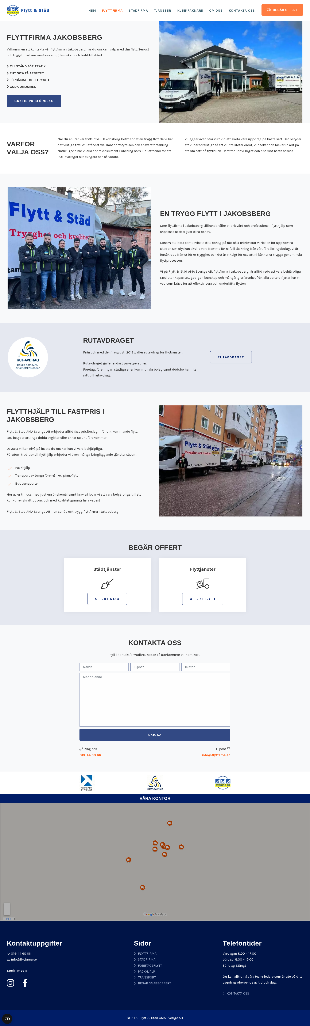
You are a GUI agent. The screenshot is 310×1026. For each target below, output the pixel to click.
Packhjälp (146, 971)
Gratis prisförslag (34, 101)
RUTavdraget (231, 357)
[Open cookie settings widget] (7, 1019)
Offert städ (107, 599)
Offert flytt (203, 599)
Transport (147, 977)
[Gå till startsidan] (28, 10)
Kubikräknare (190, 10)
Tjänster (162, 10)
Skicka (155, 735)
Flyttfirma (112, 10)
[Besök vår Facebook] (23, 983)
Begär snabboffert (154, 983)
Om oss (216, 10)
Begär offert (285, 10)
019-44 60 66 (90, 755)
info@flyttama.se (216, 755)
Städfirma (138, 10)
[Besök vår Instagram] (12, 983)
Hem (92, 10)
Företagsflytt (150, 965)
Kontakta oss (242, 10)
